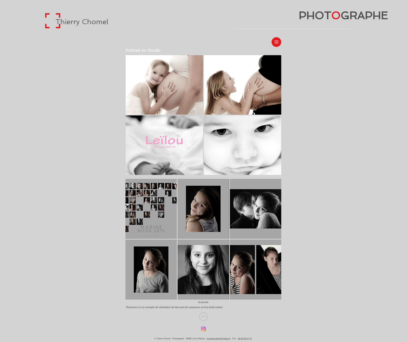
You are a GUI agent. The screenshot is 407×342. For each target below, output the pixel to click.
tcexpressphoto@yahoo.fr (218, 338)
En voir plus (203, 302)
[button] (164, 85)
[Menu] (276, 42)
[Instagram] (203, 329)
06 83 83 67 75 (245, 338)
